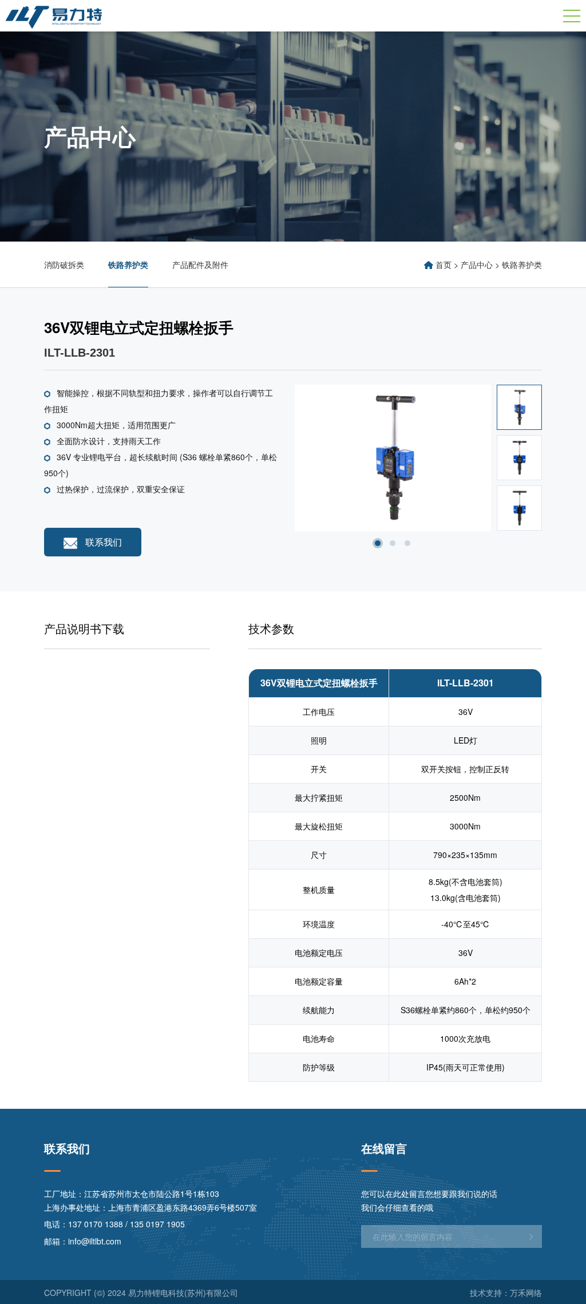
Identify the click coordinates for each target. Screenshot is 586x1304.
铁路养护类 (128, 264)
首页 (443, 264)
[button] (378, 543)
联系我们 (102, 541)
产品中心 (477, 264)
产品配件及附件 (200, 264)
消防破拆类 (64, 264)
